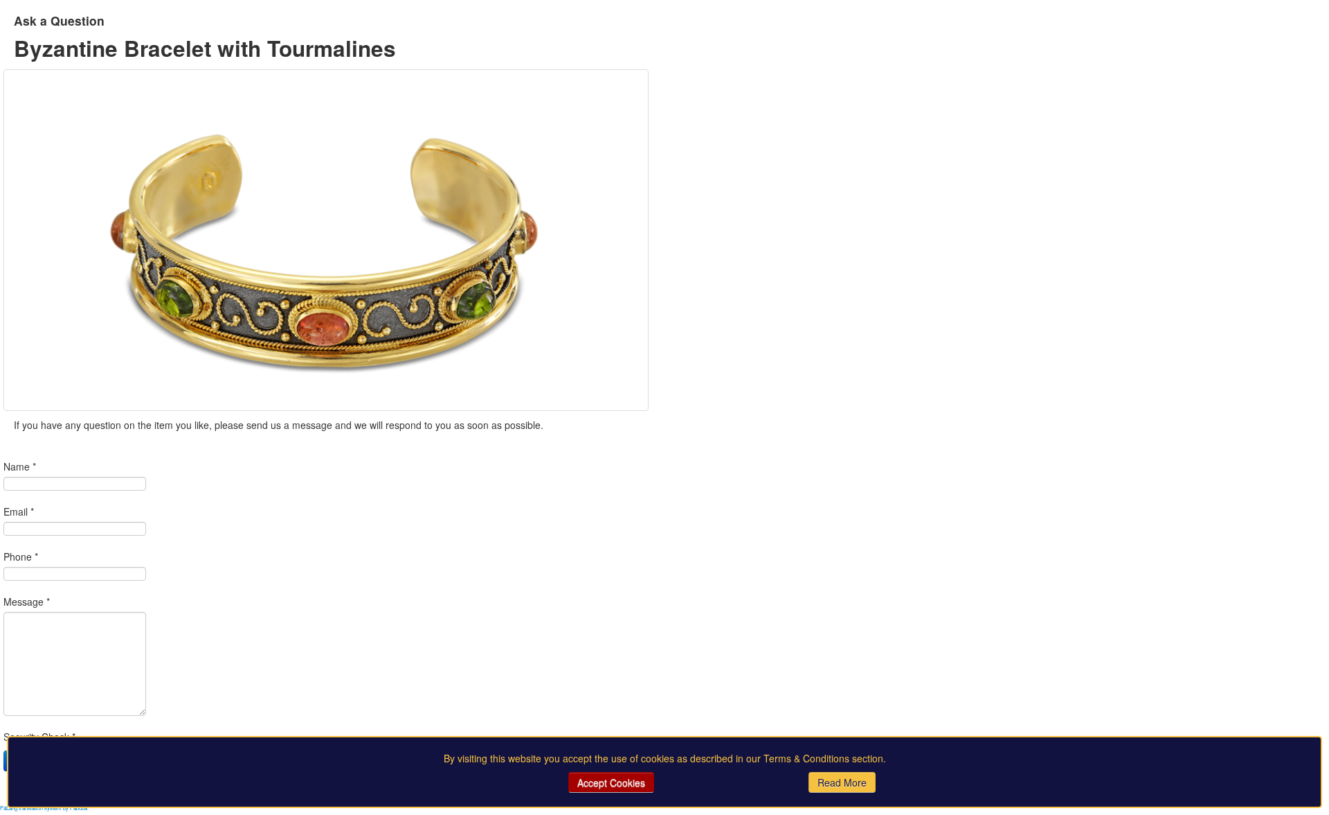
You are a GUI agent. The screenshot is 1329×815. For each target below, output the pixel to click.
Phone (20, 556)
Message (26, 601)
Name (19, 466)
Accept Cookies (611, 782)
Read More (842, 782)
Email (18, 511)
